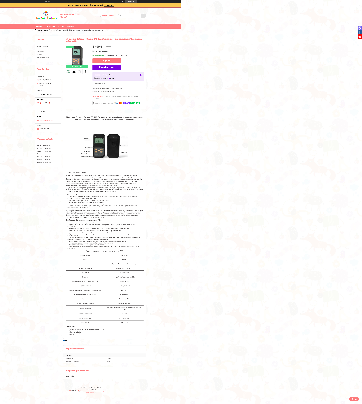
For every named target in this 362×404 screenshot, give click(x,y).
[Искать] (143, 16)
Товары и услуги (50, 26)
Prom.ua (99, 387)
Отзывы (39, 54)
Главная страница (42, 46)
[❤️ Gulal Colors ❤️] (46, 16)
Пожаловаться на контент (87, 391)
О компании (40, 51)
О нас (62, 26)
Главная (39, 26)
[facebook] (64, 340)
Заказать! (109, 5)
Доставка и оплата (43, 57)
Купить (107, 61)
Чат (355, 399)
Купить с (103, 67)
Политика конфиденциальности (103, 391)
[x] (66, 340)
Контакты (70, 26)
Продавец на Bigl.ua (90, 389)
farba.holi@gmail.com (46, 120)
